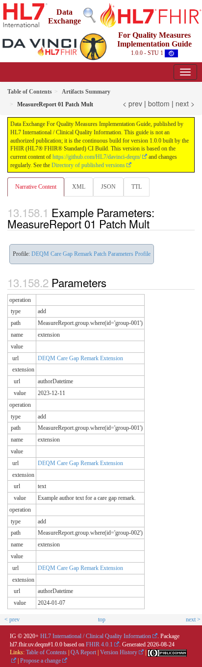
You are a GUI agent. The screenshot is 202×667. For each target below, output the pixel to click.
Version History (118, 652)
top (101, 619)
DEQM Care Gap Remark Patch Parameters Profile (91, 253)
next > (185, 103)
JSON (108, 186)
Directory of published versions (88, 165)
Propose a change (40, 660)
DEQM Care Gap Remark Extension (80, 358)
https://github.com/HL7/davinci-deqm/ (96, 156)
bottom (159, 103)
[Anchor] (155, 223)
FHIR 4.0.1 (99, 644)
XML (78, 186)
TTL (136, 186)
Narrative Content (35, 186)
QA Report (83, 652)
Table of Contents (46, 652)
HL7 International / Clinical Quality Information (95, 636)
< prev (132, 103)
